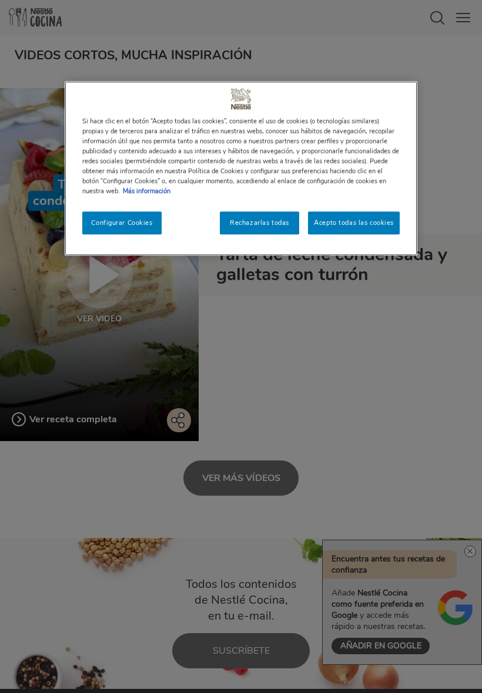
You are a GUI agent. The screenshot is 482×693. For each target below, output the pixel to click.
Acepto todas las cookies (354, 222)
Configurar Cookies (121, 222)
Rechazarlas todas (259, 222)
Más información (146, 191)
